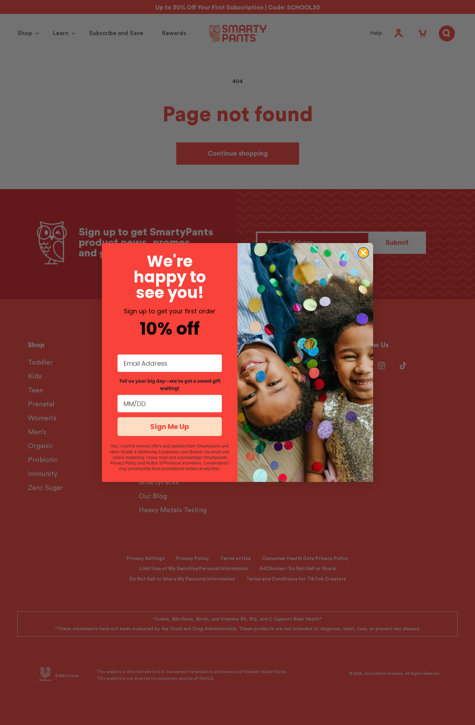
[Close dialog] (363, 252)
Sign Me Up (169, 426)
